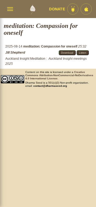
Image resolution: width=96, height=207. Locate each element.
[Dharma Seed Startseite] (32, 9)
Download (67, 52)
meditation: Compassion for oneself (50, 46)
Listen (82, 52)
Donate (57, 9)
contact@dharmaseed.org (50, 85)
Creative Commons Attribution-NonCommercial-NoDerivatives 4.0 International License (59, 75)
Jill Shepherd (15, 52)
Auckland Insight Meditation (25, 59)
